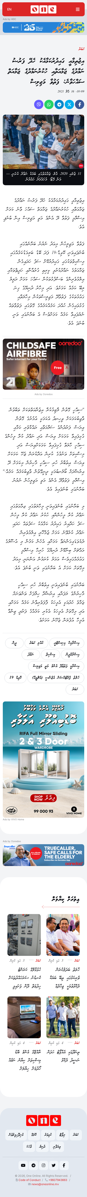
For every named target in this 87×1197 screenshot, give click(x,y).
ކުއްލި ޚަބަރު (36, 643)
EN (9, 9)
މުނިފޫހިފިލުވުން (16, 1135)
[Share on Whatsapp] (49, 104)
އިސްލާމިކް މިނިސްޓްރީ (66, 643)
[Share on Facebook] (79, 104)
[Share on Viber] (38, 104)
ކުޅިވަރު (48, 1135)
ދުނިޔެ (42, 1147)
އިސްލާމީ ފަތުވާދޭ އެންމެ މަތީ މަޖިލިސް (56, 666)
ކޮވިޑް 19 (15, 678)
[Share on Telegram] (59, 104)
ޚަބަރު (81, 49)
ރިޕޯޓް (62, 1135)
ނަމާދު (31, 655)
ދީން (14, 643)
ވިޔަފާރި (57, 1147)
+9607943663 (57, 1180)
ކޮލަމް (34, 1135)
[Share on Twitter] (69, 104)
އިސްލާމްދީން (72, 655)
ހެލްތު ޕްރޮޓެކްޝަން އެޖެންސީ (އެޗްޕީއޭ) (55, 678)
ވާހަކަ (29, 1147)
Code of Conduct (29, 1180)
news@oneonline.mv (45, 1184)
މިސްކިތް (50, 655)
